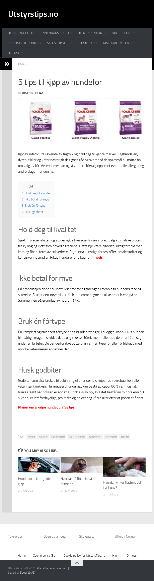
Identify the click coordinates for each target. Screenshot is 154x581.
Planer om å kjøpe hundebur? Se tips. (47, 407)
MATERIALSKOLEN (116, 43)
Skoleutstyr (87, 536)
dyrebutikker (95, 436)
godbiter (125, 436)
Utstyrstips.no (33, 14)
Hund (22, 64)
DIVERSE (14, 53)
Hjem (115, 555)
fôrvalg (31, 436)
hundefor (43, 436)
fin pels (97, 257)
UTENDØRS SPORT (91, 33)
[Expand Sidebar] (7, 64)
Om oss (132, 555)
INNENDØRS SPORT (55, 33)
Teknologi (15, 536)
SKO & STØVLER (58, 43)
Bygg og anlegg (55, 536)
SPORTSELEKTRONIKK (23, 43)
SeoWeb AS (27, 572)
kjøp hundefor (58, 436)
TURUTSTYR (86, 43)
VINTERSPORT (122, 33)
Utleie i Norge (125, 536)
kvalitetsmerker (77, 436)
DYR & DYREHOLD (20, 33)
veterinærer (111, 436)
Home (22, 555)
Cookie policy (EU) (44, 555)
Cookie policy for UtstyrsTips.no (84, 555)
